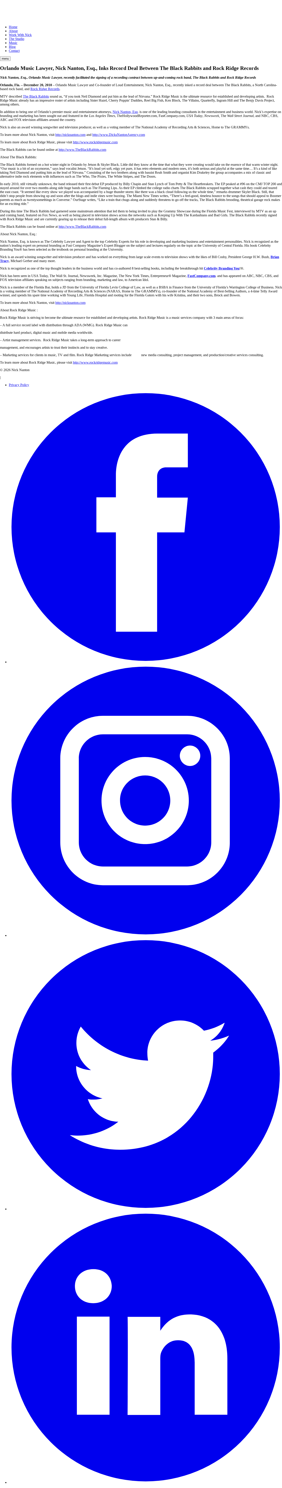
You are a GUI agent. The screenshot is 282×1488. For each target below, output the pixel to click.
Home (13, 27)
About (13, 31)
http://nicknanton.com (70, 135)
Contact (14, 51)
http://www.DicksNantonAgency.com (118, 135)
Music (13, 43)
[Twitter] (145, 1209)
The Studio (16, 39)
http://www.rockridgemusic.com (95, 142)
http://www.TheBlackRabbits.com (82, 149)
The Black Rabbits (36, 96)
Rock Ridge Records (44, 89)
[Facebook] (145, 662)
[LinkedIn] (145, 1482)
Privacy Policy (19, 385)
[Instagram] (145, 935)
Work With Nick (20, 35)
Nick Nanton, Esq (125, 112)
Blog (12, 47)
